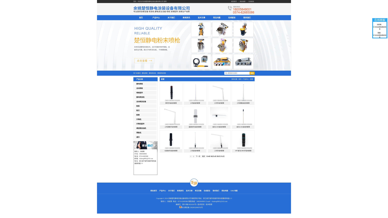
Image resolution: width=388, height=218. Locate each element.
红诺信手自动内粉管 (171, 150)
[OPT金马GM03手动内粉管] (243, 140)
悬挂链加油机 (141, 128)
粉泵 (138, 106)
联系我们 (247, 18)
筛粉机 (138, 133)
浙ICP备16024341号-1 (189, 204)
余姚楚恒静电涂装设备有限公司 (179, 198)
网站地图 (242, 1)
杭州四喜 (209, 204)
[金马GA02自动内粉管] (243, 116)
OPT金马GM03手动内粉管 (243, 150)
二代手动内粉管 (219, 150)
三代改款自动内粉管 (243, 103)
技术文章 (201, 18)
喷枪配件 (139, 93)
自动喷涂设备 (141, 101)
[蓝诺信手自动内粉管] (195, 116)
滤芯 (138, 137)
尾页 (203, 156)
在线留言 (251, 1)
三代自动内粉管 (195, 103)
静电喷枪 (145, 73)
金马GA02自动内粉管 (243, 127)
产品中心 (156, 18)
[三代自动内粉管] (195, 92)
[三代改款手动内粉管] (171, 116)
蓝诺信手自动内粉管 (195, 127)
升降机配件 (140, 124)
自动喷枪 (139, 88)
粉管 (138, 115)
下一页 (198, 156)
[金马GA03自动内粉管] (219, 116)
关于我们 (171, 18)
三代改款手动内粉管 (171, 127)
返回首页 (234, 1)
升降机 (138, 119)
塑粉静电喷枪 (161, 73)
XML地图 (234, 191)
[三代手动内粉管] (219, 92)
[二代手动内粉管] (219, 140)
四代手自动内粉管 (171, 103)
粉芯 (138, 110)
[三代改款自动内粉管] (243, 92)
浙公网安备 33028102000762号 (192, 207)
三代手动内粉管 (219, 103)
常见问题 (216, 18)
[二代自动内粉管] (195, 140)
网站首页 (153, 191)
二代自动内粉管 (195, 150)
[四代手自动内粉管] (171, 92)
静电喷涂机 (152, 73)
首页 (141, 18)
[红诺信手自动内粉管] (171, 140)
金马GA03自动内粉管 (219, 127)
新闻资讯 (186, 18)
